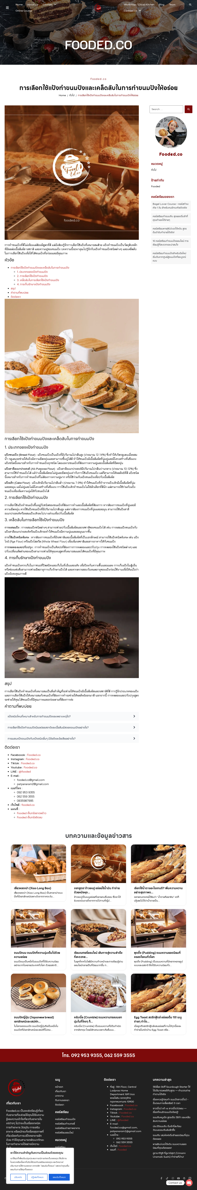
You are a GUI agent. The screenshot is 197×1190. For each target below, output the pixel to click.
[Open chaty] (189, 1182)
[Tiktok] (167, 1178)
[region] (40, 1166)
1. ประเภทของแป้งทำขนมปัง (32, 272)
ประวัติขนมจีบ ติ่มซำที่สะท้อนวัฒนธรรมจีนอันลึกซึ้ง (167, 1128)
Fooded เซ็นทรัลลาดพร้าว (31, 813)
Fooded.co (34, 755)
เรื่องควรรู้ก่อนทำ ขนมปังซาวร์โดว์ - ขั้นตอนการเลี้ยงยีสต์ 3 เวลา (170, 1101)
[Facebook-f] (161, 1178)
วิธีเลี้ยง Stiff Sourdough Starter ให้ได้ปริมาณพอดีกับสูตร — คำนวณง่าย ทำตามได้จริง (171, 1090)
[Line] (189, 1178)
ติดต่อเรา (16, 296)
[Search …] (190, 5)
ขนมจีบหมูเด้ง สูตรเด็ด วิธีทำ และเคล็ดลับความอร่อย (171, 1119)
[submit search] (188, 109)
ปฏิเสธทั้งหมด (37, 1177)
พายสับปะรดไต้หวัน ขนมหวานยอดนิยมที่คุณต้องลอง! (170, 1146)
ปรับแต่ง (18, 1177)
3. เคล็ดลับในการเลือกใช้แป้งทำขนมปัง (38, 280)
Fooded (155, 186)
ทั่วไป (71, 95)
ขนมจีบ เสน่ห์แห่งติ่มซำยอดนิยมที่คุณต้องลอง (171, 1137)
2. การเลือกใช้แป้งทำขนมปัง (32, 276)
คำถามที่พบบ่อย (19, 292)
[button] (7, 8)
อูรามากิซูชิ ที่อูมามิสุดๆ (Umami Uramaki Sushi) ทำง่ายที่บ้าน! (169, 1155)
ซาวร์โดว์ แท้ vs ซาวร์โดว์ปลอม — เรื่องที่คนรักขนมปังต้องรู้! (170, 1110)
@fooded (25, 771)
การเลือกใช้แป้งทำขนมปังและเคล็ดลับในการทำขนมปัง (40, 267)
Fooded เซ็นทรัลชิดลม (29, 817)
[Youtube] (178, 1178)
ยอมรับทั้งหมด (59, 1177)
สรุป (13, 288)
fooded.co (28, 805)
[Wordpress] (184, 1178)
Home (62, 95)
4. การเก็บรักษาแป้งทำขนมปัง (33, 284)
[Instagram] (172, 1178)
